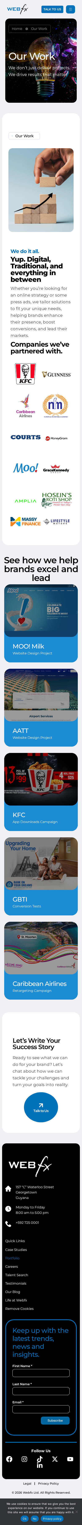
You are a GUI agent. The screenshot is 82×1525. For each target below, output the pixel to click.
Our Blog (12, 1292)
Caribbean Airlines (39, 984)
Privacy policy (52, 1518)
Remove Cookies (19, 1309)
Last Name (22, 1384)
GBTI (20, 899)
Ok (24, 1518)
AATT (20, 731)
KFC (19, 815)
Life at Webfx (16, 1300)
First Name (22, 1366)
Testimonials (15, 1283)
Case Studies (16, 1250)
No (35, 1518)
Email (18, 1402)
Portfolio (12, 1258)
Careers (11, 1267)
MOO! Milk (28, 646)
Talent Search (16, 1275)
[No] (77, 1512)
